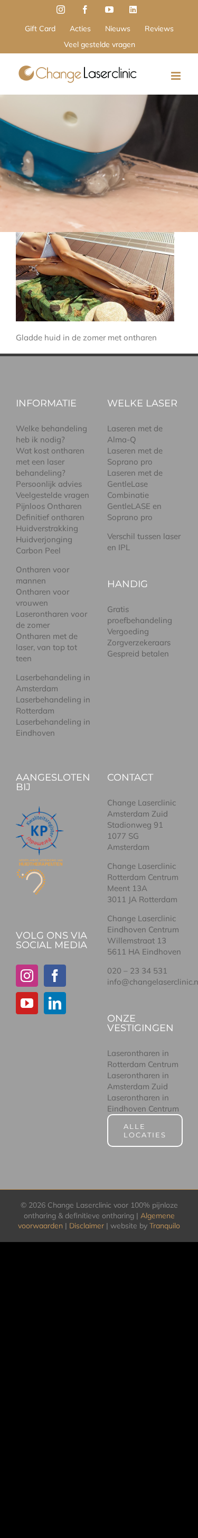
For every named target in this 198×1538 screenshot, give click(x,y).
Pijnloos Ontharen (49, 506)
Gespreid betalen (138, 653)
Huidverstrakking (47, 528)
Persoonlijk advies (49, 484)
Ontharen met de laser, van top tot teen (47, 647)
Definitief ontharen (50, 517)
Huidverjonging (44, 539)
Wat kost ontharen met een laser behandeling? (50, 462)
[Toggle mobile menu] (176, 75)
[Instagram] (27, 976)
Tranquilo (164, 1225)
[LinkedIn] (55, 1003)
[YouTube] (27, 1003)
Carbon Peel (38, 550)
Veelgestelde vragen (52, 495)
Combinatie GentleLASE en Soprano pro (134, 506)
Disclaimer (86, 1225)
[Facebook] (55, 976)
